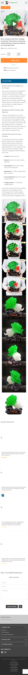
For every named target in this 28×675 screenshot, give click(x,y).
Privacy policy (5, 632)
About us (4, 630)
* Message (4, 590)
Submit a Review (11, 606)
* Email (4, 586)
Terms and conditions (7, 634)
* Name (4, 582)
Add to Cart (15, 60)
